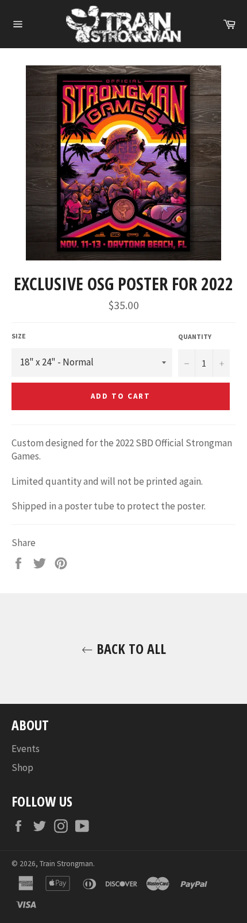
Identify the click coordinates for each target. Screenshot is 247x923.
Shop (22, 767)
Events (25, 748)
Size (18, 336)
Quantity (194, 336)
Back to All (129, 648)
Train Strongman (66, 864)
